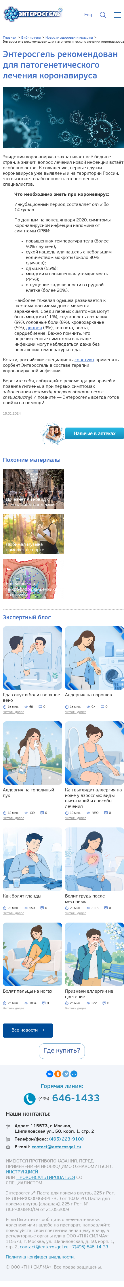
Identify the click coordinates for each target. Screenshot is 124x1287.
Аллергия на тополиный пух (28, 793)
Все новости (28, 1030)
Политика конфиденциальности (40, 1257)
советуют (84, 360)
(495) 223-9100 (66, 1139)
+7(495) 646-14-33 (89, 1247)
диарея (34, 328)
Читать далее (13, 712)
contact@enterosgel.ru (56, 1147)
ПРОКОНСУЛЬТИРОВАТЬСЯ (45, 1177)
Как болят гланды (22, 896)
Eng (88, 15)
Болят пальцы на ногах (27, 991)
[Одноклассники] (57, 1073)
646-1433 (76, 1099)
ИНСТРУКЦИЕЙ (22, 1172)
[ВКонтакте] (49, 1073)
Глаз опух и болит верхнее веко (31, 698)
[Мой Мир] (73, 1073)
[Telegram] (65, 1073)
